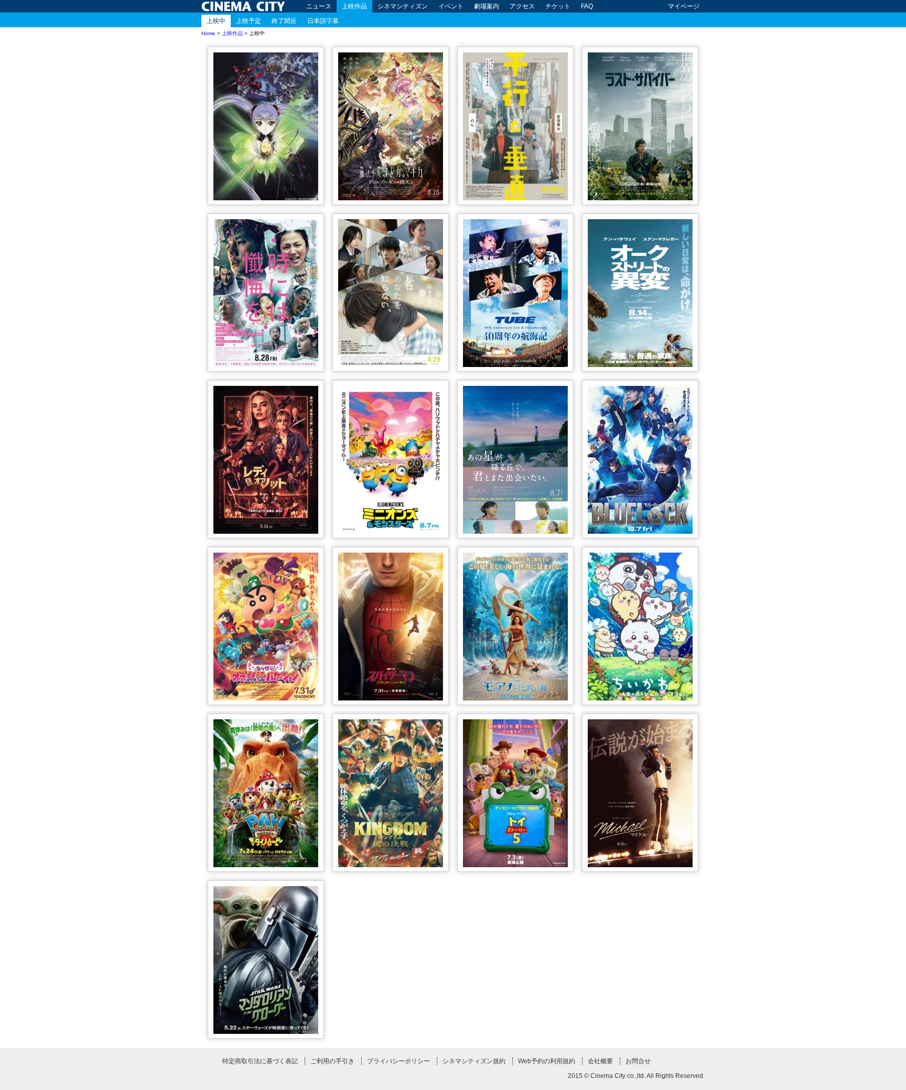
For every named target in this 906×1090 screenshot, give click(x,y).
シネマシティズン (403, 6)
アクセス (522, 6)
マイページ (683, 6)
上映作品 (354, 6)
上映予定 (248, 21)
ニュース (318, 6)
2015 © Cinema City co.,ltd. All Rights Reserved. (636, 1076)
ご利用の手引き (332, 1061)
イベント (450, 6)
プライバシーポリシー (398, 1061)
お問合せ (638, 1061)
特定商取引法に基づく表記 (260, 1061)
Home (208, 33)
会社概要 (600, 1061)
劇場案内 (486, 6)
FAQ (587, 6)
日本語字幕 (323, 21)
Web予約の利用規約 (546, 1061)
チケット (557, 6)
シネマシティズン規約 (474, 1061)
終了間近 (284, 21)
